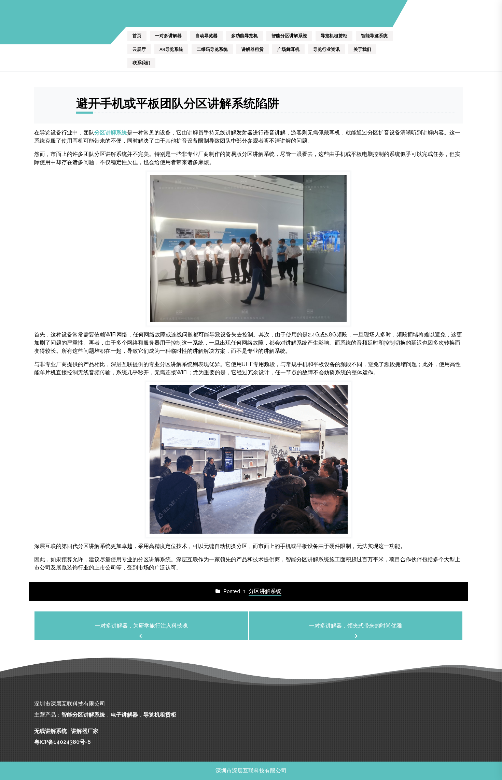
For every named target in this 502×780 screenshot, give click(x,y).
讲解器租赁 (252, 49)
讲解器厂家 (84, 731)
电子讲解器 (124, 714)
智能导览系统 (374, 35)
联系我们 (141, 62)
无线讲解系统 (50, 731)
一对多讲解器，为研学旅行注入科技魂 (141, 625)
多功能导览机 (244, 35)
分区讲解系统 (110, 132)
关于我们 (362, 49)
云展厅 (139, 49)
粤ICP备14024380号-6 (62, 742)
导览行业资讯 (326, 49)
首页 (137, 35)
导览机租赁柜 (334, 35)
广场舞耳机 (288, 49)
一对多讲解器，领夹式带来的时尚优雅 (355, 625)
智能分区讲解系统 (289, 35)
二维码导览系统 (212, 49)
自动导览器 (206, 35)
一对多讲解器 (168, 35)
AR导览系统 (171, 49)
